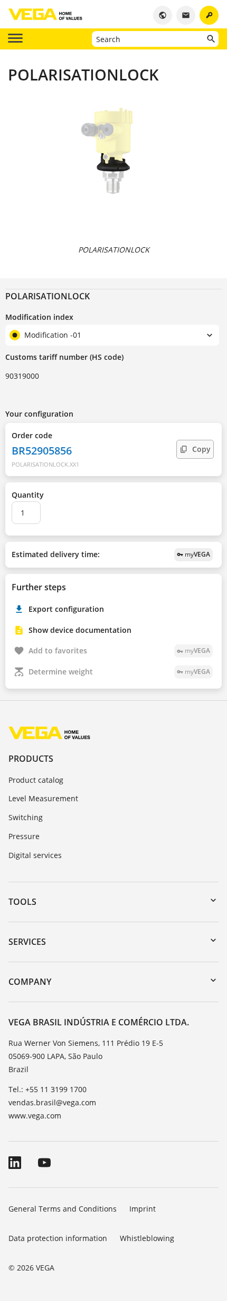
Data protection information (57, 1238)
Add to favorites (119, 650)
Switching (25, 817)
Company (29, 981)
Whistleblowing (147, 1238)
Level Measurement (43, 798)
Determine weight (119, 672)
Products (30, 758)
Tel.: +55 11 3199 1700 (47, 1089)
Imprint (142, 1209)
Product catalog (35, 780)
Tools (22, 901)
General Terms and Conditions (62, 1209)
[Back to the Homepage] (49, 732)
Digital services (35, 855)
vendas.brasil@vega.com (52, 1102)
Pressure (24, 836)
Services (27, 941)
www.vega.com (34, 1116)
